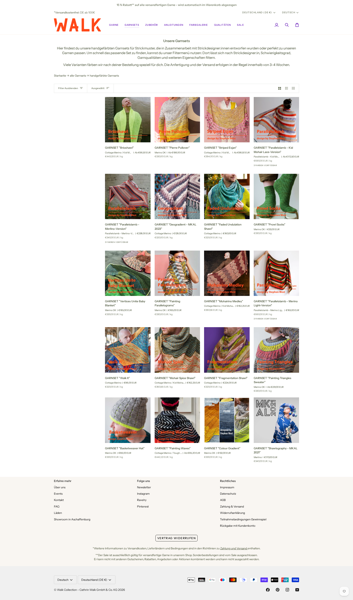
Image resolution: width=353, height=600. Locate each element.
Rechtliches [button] (228, 481)
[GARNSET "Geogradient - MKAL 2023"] (177, 196)
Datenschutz (228, 493)
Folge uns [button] (143, 481)
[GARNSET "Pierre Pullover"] (177, 120)
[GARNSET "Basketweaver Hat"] (128, 420)
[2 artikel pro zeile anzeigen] (279, 88)
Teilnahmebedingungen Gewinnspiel (243, 519)
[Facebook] (268, 590)
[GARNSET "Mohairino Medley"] (227, 273)
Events (58, 493)
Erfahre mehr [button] (62, 481)
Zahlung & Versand (232, 506)
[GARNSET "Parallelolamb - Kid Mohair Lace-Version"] (276, 120)
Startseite (60, 75)
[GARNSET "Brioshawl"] (128, 120)
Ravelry (141, 500)
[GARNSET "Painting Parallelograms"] (177, 273)
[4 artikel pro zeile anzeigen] (294, 88)
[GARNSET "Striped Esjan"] (227, 120)
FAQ (56, 506)
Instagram (143, 493)
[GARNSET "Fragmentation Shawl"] (227, 350)
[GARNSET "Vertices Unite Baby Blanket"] (128, 273)
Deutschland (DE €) (257, 12)
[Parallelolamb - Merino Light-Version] (271, 166)
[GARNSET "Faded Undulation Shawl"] (227, 196)
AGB (223, 500)
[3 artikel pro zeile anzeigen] (286, 88)
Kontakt (59, 500)
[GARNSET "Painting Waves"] (177, 420)
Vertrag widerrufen (176, 538)
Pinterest (143, 506)
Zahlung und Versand (234, 548)
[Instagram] (287, 590)
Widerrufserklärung (232, 512)
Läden (58, 512)
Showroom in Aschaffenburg (72, 519)
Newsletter (144, 487)
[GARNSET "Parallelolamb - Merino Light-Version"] (276, 273)
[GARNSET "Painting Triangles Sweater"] (276, 350)
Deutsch (288, 12)
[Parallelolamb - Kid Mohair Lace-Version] (256, 166)
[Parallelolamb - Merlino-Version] (263, 166)
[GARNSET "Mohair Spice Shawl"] (177, 350)
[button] (114, 25)
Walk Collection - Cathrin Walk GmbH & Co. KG (87, 590)
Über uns (59, 487)
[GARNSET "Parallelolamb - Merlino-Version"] (128, 196)
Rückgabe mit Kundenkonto (237, 525)
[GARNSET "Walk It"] (128, 350)
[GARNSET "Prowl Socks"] (276, 196)
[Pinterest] (277, 590)
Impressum (227, 487)
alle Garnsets (78, 75)
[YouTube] (297, 590)
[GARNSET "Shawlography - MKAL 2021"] (276, 420)
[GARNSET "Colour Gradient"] (227, 420)
